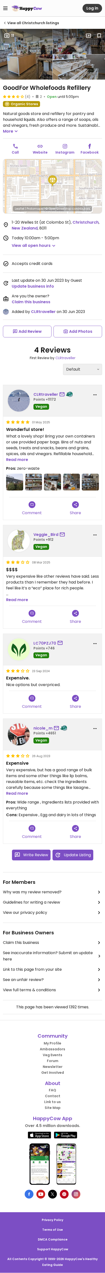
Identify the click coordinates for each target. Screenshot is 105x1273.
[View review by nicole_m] (19, 734)
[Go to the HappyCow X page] (52, 1194)
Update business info (33, 286)
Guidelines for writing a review (31, 902)
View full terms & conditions (29, 990)
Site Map (53, 1107)
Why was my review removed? (32, 892)
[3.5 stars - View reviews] (13, 96)
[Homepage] (27, 8)
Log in (92, 8)
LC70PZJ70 (44, 643)
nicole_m (42, 728)
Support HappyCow (52, 1249)
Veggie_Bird (45, 534)
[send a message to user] (63, 394)
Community (53, 1036)
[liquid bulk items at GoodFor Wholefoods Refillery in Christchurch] (90, 482)
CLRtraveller (43, 311)
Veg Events (52, 1055)
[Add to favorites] (99, 36)
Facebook (90, 152)
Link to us (52, 1101)
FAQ (52, 1090)
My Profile (52, 1043)
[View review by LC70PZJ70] (19, 649)
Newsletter (53, 1066)
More (8, 131)
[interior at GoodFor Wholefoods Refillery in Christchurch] (52, 482)
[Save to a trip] (88, 36)
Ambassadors (52, 1049)
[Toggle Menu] (5, 8)
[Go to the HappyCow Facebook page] (29, 1194)
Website (40, 152)
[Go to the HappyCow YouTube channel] (40, 1194)
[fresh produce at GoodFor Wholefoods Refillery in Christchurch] (71, 482)
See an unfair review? (23, 979)
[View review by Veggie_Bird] (19, 541)
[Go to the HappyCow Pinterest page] (64, 1194)
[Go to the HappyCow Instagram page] (76, 1194)
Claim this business (31, 302)
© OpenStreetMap (58, 209)
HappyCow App (52, 1118)
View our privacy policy (25, 912)
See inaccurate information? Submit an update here (48, 956)
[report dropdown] (95, 395)
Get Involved (52, 1072)
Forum (52, 1060)
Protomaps (35, 209)
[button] (52, 181)
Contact (52, 1096)
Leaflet (19, 209)
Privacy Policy (52, 1220)
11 (12, 35)
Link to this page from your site (32, 969)
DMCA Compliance (52, 1239)
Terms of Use (52, 1230)
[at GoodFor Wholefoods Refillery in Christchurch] (14, 482)
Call (15, 152)
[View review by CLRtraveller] (19, 400)
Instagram (64, 152)
